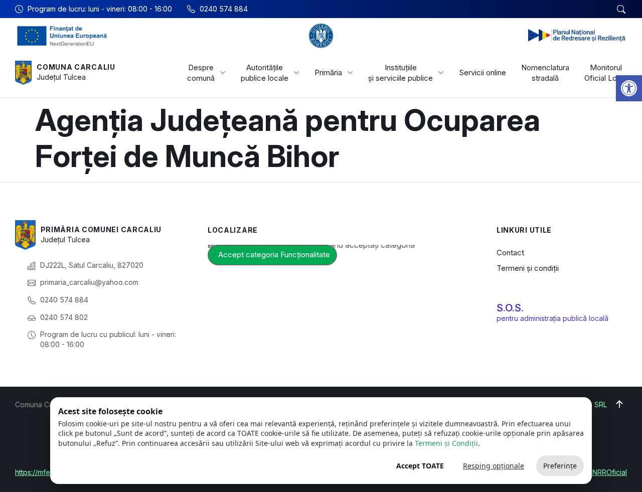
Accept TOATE (420, 465)
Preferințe (560, 465)
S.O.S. (510, 308)
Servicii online (482, 72)
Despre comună (201, 73)
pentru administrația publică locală (552, 318)
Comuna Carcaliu (76, 67)
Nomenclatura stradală (545, 73)
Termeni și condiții (528, 268)
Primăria (328, 72)
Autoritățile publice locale (264, 73)
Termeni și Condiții (446, 443)
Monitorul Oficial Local (605, 73)
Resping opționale (493, 465)
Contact (510, 252)
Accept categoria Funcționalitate (274, 254)
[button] (629, 88)
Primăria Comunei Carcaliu (101, 229)
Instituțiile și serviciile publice (400, 73)
